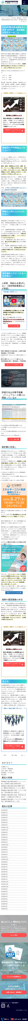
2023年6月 (4, 869)
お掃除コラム (5, 766)
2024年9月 (4, 847)
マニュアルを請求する (14, 976)
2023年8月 (4, 864)
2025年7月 (4, 834)
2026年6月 (4, 815)
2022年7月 (4, 894)
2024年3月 (4, 857)
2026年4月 (4, 820)
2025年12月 (4, 827)
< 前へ (5, 755)
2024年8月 (4, 849)
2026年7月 (4, 812)
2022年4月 (4, 901)
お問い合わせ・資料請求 (14, 992)
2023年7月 (4, 867)
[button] (14, 130)
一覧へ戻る (14, 755)
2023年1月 (4, 879)
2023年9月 (4, 862)
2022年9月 (4, 889)
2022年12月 (4, 881)
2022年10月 (4, 886)
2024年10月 (4, 844)
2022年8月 (4, 891)
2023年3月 (4, 876)
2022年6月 (4, 896)
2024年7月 (4, 852)
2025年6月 (4, 837)
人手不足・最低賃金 (7, 768)
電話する (5, 1019)
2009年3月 (4, 908)
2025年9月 (4, 832)
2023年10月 (4, 859)
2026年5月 (4, 817)
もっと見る (14, 935)
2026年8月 (4, 810)
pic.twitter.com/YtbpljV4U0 (19, 533)
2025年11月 (4, 830)
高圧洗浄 (3, 774)
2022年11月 (4, 884)
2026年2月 (4, 825)
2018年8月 (4, 904)
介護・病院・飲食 (6, 770)
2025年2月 (4, 842)
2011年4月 (4, 906)
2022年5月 (4, 899)
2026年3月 (4, 822)
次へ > (23, 755)
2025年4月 (4, 839)
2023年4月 (4, 874)
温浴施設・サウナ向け (7, 772)
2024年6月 (4, 854)
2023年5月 (4, 871)
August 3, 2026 (13, 539)
